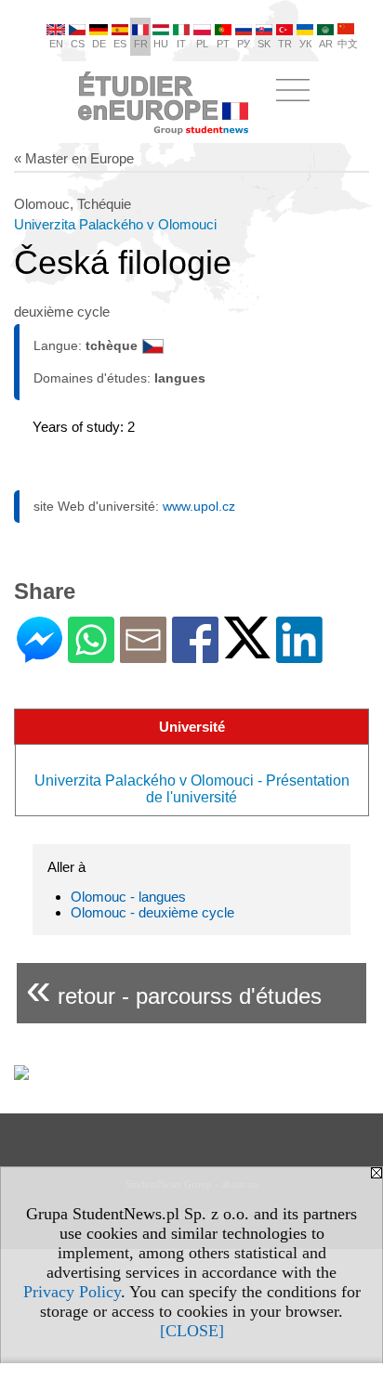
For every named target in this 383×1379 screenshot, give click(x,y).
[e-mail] (143, 655)
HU (160, 43)
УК (305, 43)
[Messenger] (39, 655)
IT (181, 43)
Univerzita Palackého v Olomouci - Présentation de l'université (192, 789)
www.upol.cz (199, 506)
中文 (347, 43)
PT (223, 43)
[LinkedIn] (299, 655)
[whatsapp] (91, 655)
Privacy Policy (72, 1291)
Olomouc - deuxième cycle (152, 912)
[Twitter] (247, 650)
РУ (243, 43)
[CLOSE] (192, 1330)
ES (119, 43)
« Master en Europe (74, 158)
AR (326, 43)
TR (285, 43)
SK (264, 43)
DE (99, 43)
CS (78, 43)
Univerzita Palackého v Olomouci (115, 224)
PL (202, 43)
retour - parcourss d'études (174, 988)
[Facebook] (195, 655)
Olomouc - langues (128, 896)
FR (141, 43)
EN (56, 43)
